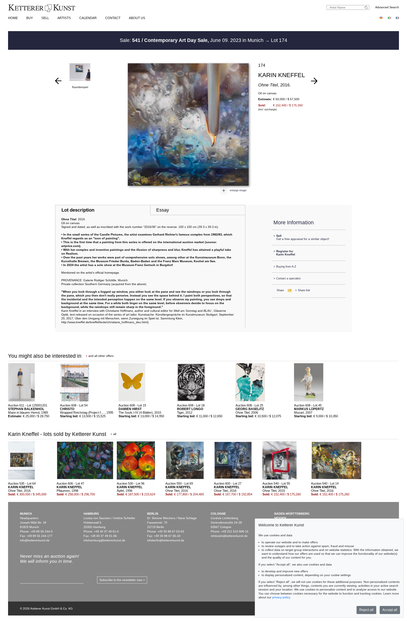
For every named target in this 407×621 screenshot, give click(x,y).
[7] (314, 81)
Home (13, 18)
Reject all (366, 610)
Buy (29, 18)
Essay (162, 210)
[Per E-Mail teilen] (288, 290)
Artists (64, 18)
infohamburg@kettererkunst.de (104, 540)
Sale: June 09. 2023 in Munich (192, 40)
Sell (45, 18)
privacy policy (281, 597)
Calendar (88, 18)
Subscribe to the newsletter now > (122, 580)
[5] (58, 81)
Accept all (389, 610)
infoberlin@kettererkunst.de (165, 540)
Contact (112, 18)
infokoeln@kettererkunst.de (229, 536)
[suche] (366, 7)
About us (137, 18)
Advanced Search (387, 7)
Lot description (77, 210)
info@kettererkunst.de (35, 540)
